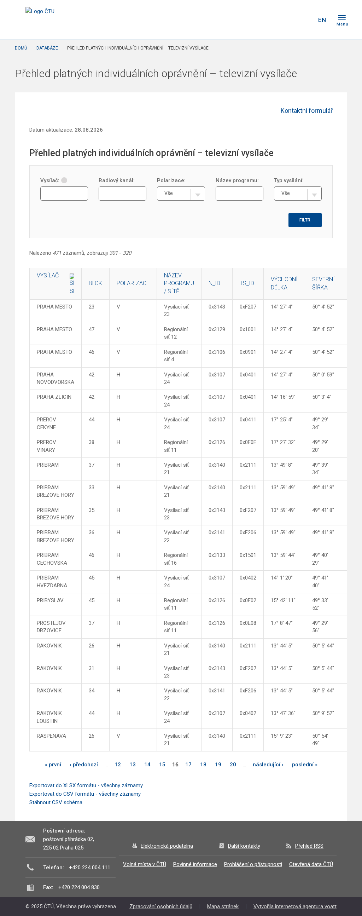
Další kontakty (244, 846)
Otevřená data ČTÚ (311, 864)
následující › (268, 764)
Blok (95, 283)
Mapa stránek (223, 906)
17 (188, 764)
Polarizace (133, 283)
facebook (261, 19)
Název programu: (237, 180)
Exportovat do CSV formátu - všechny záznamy (85, 794)
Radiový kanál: (117, 180)
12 (118, 764)
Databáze (47, 48)
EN (322, 19)
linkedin (286, 19)
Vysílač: (49, 180)
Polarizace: (171, 180)
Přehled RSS (309, 846)
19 (218, 764)
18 (203, 764)
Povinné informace (195, 864)
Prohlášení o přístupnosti (253, 864)
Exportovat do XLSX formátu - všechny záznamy (86, 785)
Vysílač (48, 275)
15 (162, 764)
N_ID (214, 283)
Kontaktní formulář (307, 110)
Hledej (304, 19)
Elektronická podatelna (167, 846)
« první (53, 764)
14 (147, 764)
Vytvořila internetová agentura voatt (295, 906)
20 (233, 764)
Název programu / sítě (179, 283)
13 (132, 764)
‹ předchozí (84, 764)
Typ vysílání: (289, 180)
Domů (21, 48)
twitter (274, 19)
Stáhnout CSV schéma (55, 802)
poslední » (304, 764)
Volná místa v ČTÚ (144, 864)
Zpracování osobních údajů (160, 906)
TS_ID (247, 283)
